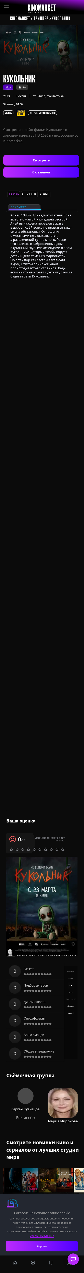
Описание (18, 207)
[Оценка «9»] (57, 849)
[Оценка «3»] (23, 849)
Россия (21, 96)
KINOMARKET (42, 7)
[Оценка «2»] (17, 849)
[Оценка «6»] (40, 849)
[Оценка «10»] (63, 849)
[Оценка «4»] (28, 849)
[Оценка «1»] (11, 849)
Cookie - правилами (42, 1235)
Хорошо (42, 1246)
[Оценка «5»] (34, 849)
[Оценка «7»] (46, 849)
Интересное (29, 194)
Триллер (41, 18)
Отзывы (44, 194)
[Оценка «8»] (51, 849)
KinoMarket (20, 18)
